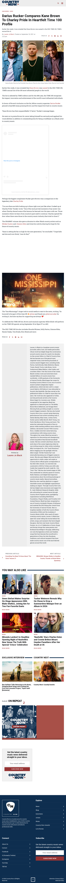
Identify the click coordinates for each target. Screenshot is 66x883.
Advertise (52, 878)
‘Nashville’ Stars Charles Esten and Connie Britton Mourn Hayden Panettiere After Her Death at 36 (48, 641)
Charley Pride (18, 201)
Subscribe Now (17, 769)
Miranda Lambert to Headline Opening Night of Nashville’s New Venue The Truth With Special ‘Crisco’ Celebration (15, 641)
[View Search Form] (58, 3)
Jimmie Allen (21, 224)
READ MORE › (6, 610)
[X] (52, 36)
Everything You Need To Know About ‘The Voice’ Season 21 (18, 557)
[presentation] (17, 584)
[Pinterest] (55, 36)
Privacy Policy (59, 878)
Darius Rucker (55, 103)
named (45, 88)
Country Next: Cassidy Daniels (44, 685)
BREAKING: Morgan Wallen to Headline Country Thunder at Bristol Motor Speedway (48, 558)
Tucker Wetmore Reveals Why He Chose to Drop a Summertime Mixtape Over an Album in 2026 (48, 602)
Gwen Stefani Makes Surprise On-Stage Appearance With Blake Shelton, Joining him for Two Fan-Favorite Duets (16, 602)
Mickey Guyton (7, 224)
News (11, 11)
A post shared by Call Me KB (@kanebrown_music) (25, 192)
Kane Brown (5, 11)
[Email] (61, 36)
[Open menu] (62, 3)
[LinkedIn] (58, 36)
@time (32, 314)
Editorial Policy (59, 880)
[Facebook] (49, 36)
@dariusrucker (51, 314)
